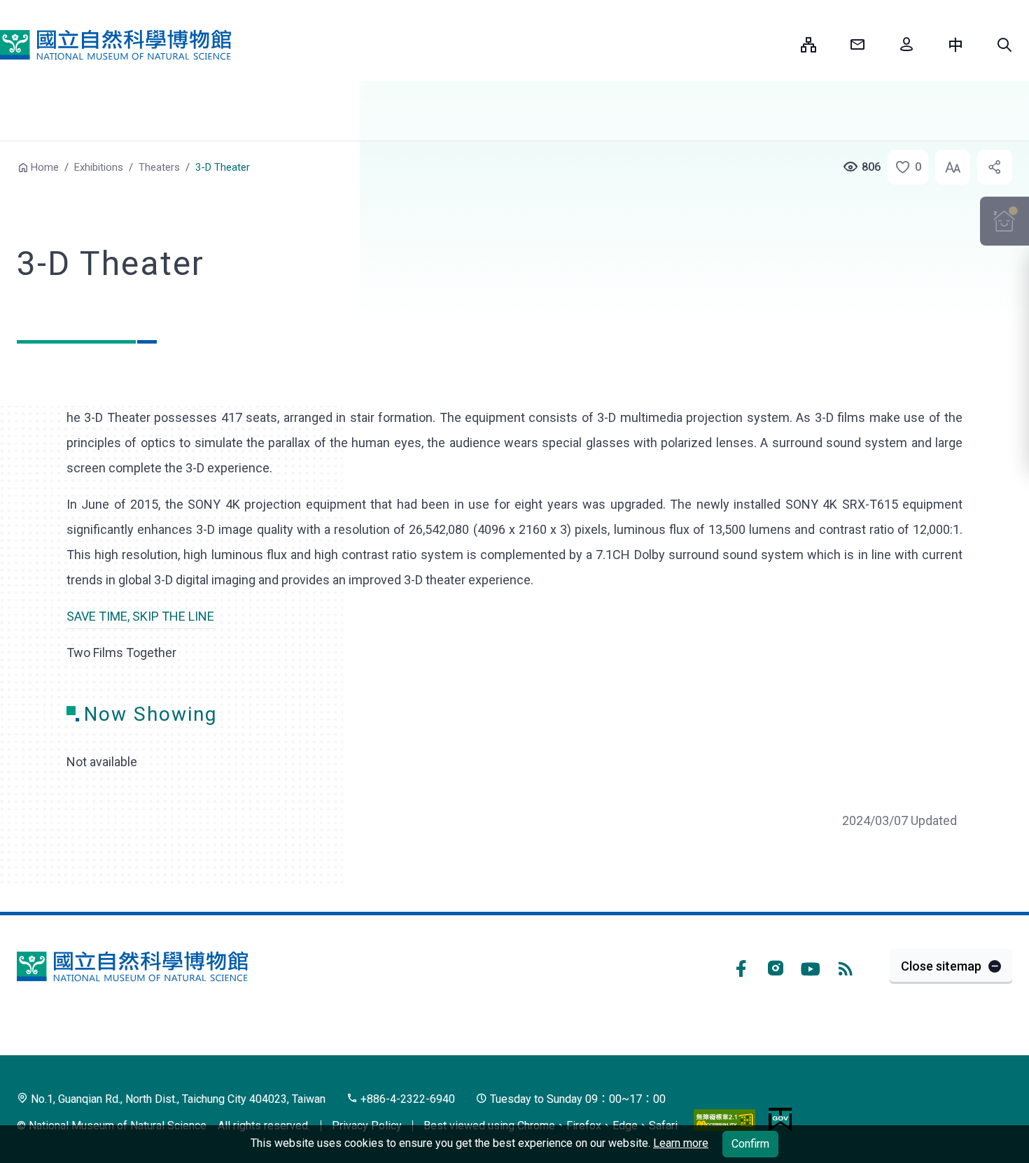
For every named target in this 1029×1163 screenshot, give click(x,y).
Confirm (750, 1143)
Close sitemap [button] (941, 966)
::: (780, 44)
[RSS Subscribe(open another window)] (845, 966)
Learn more (680, 1143)
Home (45, 167)
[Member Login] (906, 45)
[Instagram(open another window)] (775, 966)
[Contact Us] (858, 45)
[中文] (955, 45)
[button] (1004, 45)
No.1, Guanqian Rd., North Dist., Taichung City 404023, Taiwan (177, 1099)
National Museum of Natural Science (115, 45)
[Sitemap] (808, 45)
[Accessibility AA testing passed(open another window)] (724, 1119)
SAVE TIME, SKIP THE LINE (140, 616)
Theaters (159, 167)
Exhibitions (98, 167)
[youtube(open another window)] (810, 966)
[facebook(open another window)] (740, 966)
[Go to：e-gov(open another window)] (780, 1119)
